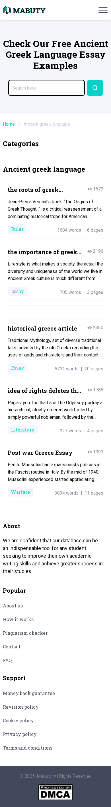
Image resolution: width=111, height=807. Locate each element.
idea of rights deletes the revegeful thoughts (44, 391)
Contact (11, 647)
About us (13, 606)
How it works (18, 619)
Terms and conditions (27, 748)
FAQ (7, 660)
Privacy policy (20, 734)
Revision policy (21, 707)
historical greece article (42, 328)
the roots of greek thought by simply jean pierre (42, 190)
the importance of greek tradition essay (42, 252)
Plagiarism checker (25, 633)
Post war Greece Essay (40, 452)
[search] (95, 88)
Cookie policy (18, 720)
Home (9, 124)
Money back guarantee (29, 693)
